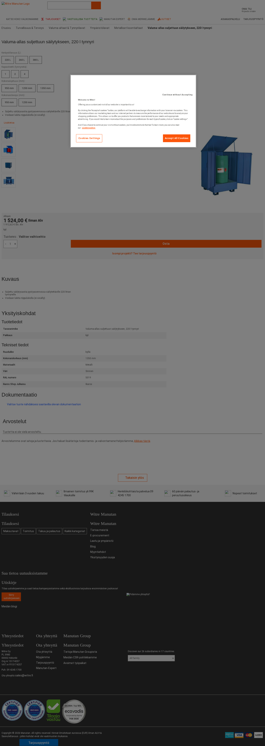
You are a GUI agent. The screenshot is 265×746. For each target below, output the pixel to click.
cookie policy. (88, 128)
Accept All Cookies (177, 138)
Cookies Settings (89, 138)
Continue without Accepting (177, 95)
